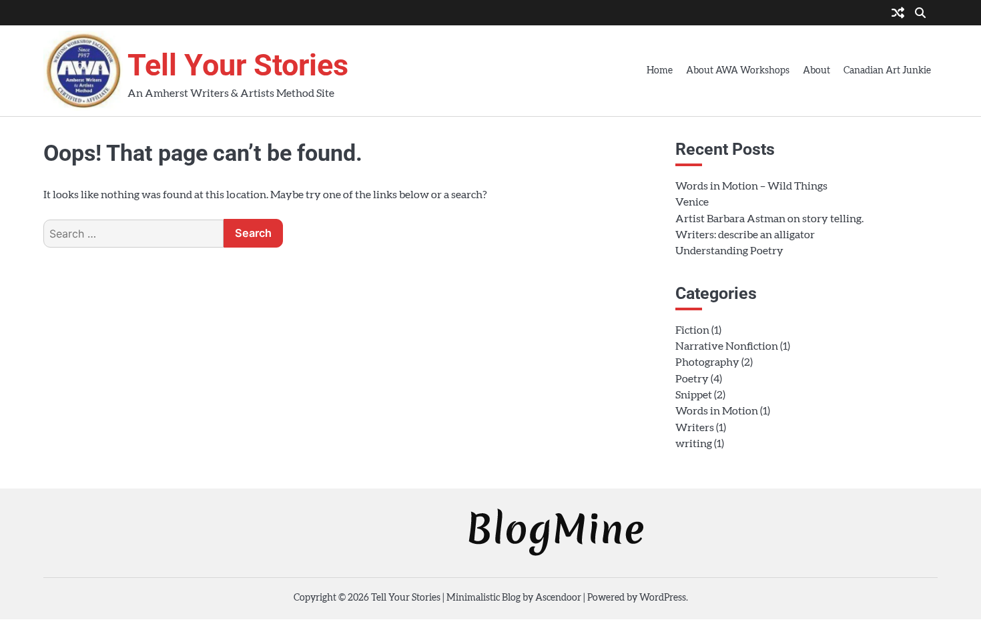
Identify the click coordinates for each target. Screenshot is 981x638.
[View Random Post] (898, 14)
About (816, 70)
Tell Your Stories (237, 65)
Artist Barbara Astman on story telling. (769, 219)
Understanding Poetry (729, 251)
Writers (694, 427)
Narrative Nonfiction (726, 346)
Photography (707, 362)
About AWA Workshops (737, 70)
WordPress (662, 598)
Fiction (692, 330)
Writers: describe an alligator (745, 235)
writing (693, 443)
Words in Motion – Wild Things (751, 186)
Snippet (693, 395)
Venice (692, 202)
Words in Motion (716, 411)
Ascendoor (558, 598)
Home (660, 70)
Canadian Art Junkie (887, 70)
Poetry (692, 379)
